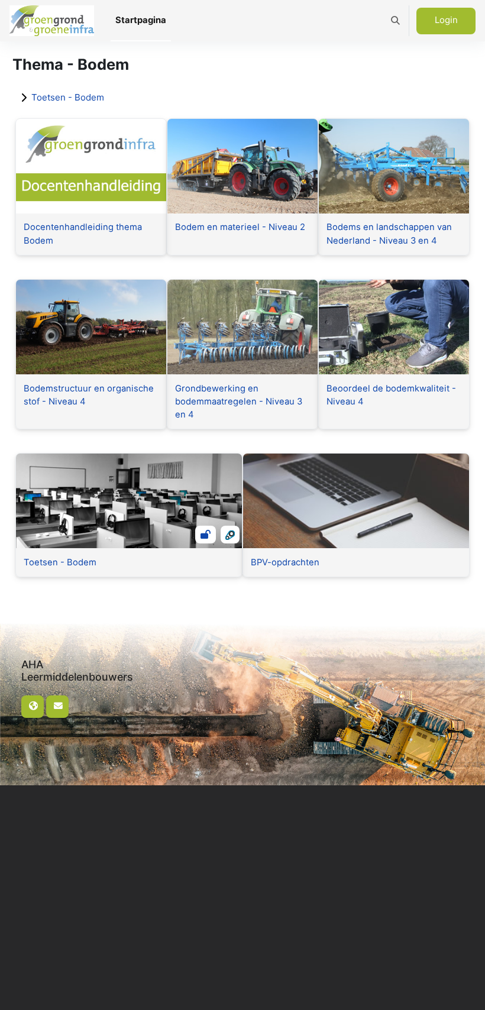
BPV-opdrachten (285, 562)
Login (446, 19)
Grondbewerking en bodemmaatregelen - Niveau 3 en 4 (238, 401)
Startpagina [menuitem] (140, 20)
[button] (395, 20)
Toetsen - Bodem (67, 97)
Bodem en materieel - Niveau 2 (240, 227)
